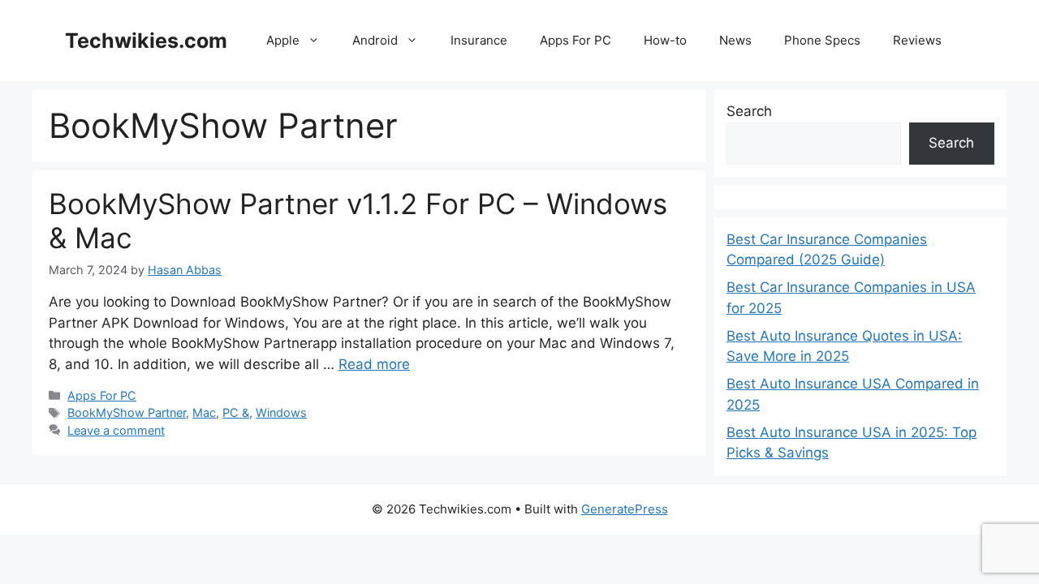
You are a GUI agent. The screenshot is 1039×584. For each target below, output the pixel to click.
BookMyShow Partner (126, 412)
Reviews (917, 40)
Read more (374, 364)
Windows (281, 412)
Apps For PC (575, 40)
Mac (204, 412)
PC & (235, 412)
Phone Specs (822, 40)
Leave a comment (116, 430)
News (735, 40)
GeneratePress (624, 509)
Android (375, 40)
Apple (283, 40)
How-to (665, 40)
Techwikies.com (146, 40)
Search (749, 111)
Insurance (479, 40)
